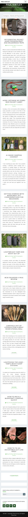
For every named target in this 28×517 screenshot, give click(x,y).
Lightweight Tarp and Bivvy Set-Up (14, 252)
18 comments (19, 331)
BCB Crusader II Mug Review (14, 278)
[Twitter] (14, 505)
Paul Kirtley (5, 2)
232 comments (19, 402)
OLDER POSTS (14, 475)
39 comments (19, 368)
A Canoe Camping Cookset (14, 156)
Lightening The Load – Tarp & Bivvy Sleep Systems (14, 363)
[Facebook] (11, 505)
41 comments (19, 159)
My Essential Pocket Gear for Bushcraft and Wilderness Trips (14, 41)
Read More (14, 352)
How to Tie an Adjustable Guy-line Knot (14, 449)
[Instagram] (7, 505)
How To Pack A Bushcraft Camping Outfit (14, 398)
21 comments (19, 45)
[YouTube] (4, 505)
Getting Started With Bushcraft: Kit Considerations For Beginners (14, 196)
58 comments (19, 201)
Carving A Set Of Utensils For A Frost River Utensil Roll (14, 327)
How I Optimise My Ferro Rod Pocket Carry (14, 101)
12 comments (19, 104)
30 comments (19, 256)
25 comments (19, 281)
